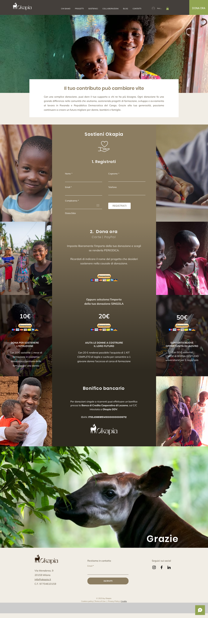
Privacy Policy (114, 601)
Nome (68, 174)
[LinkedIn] (169, 567)
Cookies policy (87, 601)
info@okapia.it (43, 579)
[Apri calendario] (98, 205)
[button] (110, 9)
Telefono (112, 187)
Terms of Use (100, 601)
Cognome (113, 174)
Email (67, 187)
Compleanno (72, 201)
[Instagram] (154, 567)
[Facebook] (161, 567)
